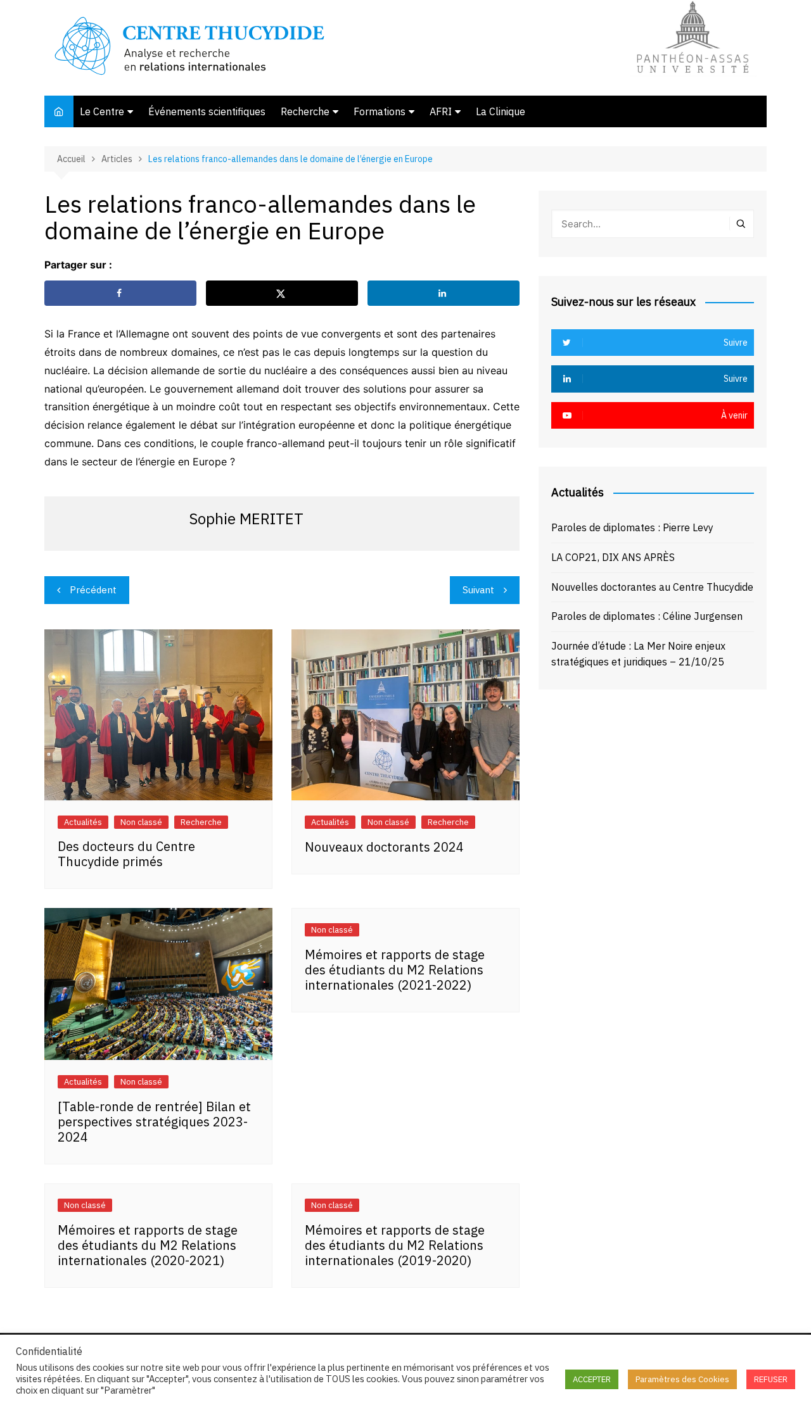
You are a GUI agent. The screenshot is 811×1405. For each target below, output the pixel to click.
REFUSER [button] (771, 1379)
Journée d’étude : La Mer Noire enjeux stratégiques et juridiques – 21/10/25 (638, 654)
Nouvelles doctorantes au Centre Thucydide (652, 587)
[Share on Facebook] (120, 293)
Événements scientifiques (206, 111)
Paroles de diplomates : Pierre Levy (632, 527)
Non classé (141, 822)
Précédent (93, 590)
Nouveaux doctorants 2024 (384, 846)
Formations (380, 111)
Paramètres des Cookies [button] (682, 1379)
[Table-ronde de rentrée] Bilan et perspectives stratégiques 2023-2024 (154, 1121)
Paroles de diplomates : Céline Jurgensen (647, 616)
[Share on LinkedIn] (443, 293)
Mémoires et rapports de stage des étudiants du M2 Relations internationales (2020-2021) (148, 1245)
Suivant (478, 590)
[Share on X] (282, 293)
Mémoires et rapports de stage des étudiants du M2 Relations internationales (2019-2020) (395, 1245)
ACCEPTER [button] (592, 1379)
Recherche (305, 111)
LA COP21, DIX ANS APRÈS (613, 557)
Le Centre (102, 111)
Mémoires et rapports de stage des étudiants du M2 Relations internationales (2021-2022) (395, 969)
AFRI (441, 111)
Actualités (83, 822)
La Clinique (500, 111)
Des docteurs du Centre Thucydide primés (126, 854)
